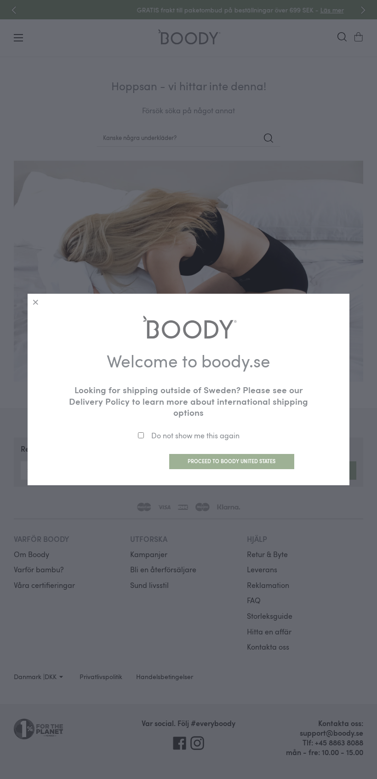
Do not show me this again (195, 435)
